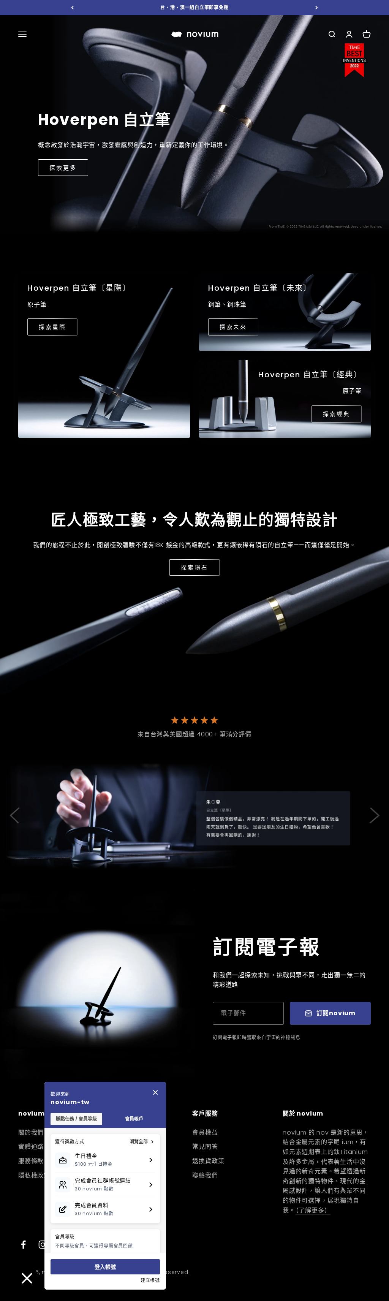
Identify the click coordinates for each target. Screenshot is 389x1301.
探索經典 (336, 414)
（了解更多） (313, 1210)
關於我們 (31, 1132)
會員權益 (205, 1132)
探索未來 (233, 327)
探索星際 (52, 327)
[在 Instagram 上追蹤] (43, 1244)
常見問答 (205, 1146)
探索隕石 (194, 567)
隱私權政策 (34, 1175)
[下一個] (316, 7)
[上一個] (72, 7)
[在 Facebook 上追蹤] (23, 1244)
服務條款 (31, 1161)
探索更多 (63, 168)
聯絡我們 (205, 1175)
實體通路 (31, 1146)
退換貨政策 (208, 1161)
